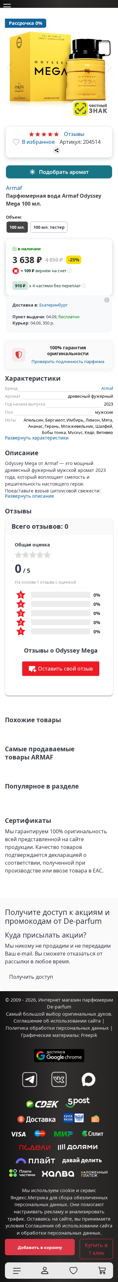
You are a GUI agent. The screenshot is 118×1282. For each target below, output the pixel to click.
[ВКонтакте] (59, 1079)
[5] (56, 134)
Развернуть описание (29, 496)
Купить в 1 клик (96, 1249)
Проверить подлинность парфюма (67, 361)
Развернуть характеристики (37, 438)
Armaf (14, 187)
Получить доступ (31, 976)
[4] (50, 134)
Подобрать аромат (64, 172)
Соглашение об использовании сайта (57, 1021)
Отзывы (74, 134)
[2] (37, 134)
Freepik (89, 1035)
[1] (31, 134)
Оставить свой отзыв (65, 668)
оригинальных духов (86, 1014)
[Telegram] (29, 1079)
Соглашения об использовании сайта (68, 1226)
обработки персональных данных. (61, 1233)
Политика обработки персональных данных (57, 1028)
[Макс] (88, 1079)
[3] (44, 134)
